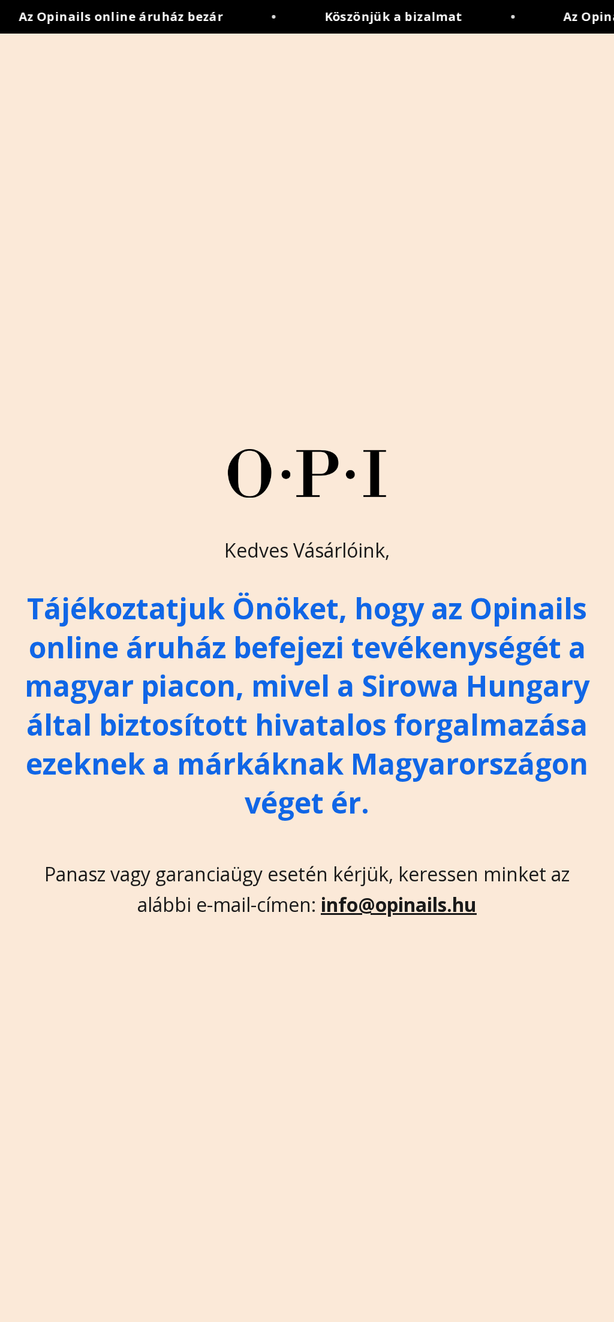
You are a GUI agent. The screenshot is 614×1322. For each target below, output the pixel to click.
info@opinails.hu (399, 904)
